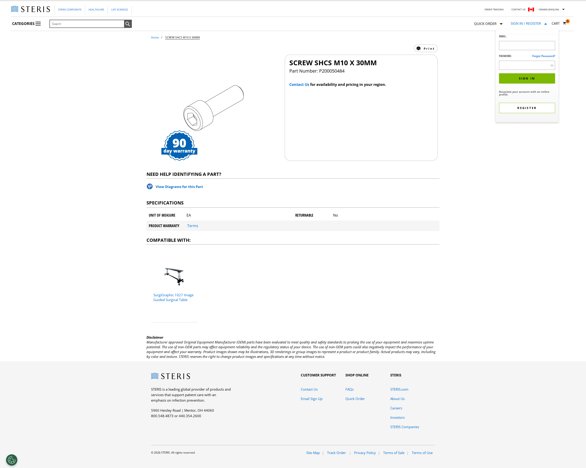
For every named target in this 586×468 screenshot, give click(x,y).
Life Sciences (119, 9)
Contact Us (518, 9)
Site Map (313, 452)
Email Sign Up (312, 398)
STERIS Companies (404, 426)
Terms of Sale (393, 452)
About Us (397, 398)
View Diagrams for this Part (179, 186)
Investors (397, 417)
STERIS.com (399, 389)
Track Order (337, 452)
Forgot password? (543, 56)
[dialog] (527, 76)
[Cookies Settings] (11, 460)
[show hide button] (552, 65)
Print (428, 48)
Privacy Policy (365, 452)
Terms (192, 225)
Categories (23, 23)
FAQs (349, 389)
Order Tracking (494, 9)
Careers (396, 408)
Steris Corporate (69, 9)
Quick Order (355, 398)
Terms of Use (422, 452)
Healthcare (96, 9)
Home (155, 37)
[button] (128, 24)
